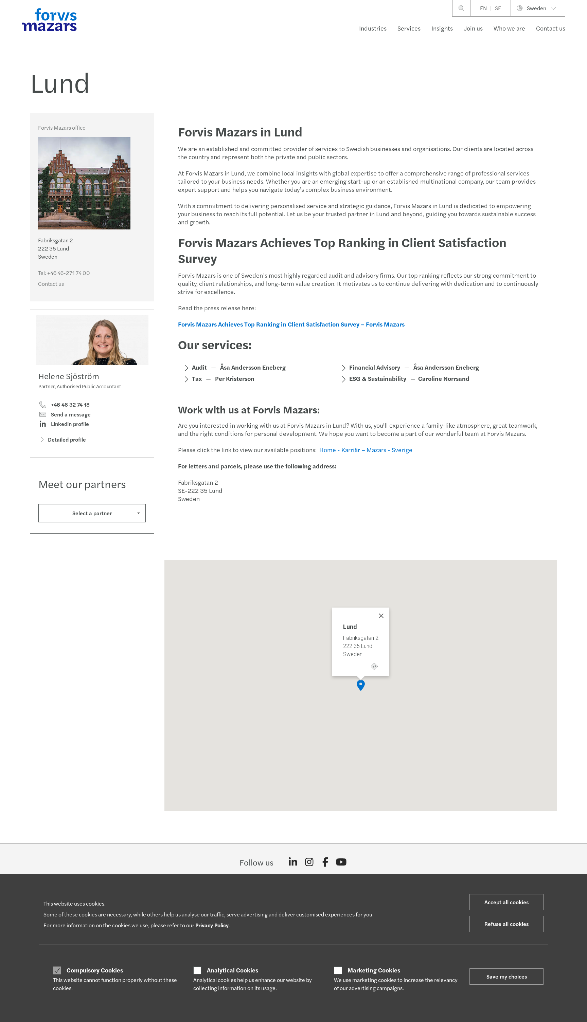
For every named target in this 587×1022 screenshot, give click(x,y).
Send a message (70, 414)
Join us (473, 28)
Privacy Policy (212, 925)
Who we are (509, 28)
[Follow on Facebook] (325, 862)
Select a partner (92, 513)
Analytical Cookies (232, 970)
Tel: (64, 273)
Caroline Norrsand (443, 378)
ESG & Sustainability (377, 378)
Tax (197, 378)
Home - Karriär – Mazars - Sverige (366, 449)
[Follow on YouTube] (342, 862)
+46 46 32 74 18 (70, 404)
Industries (373, 28)
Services (409, 28)
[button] (360, 685)
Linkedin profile (69, 424)
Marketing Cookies (374, 970)
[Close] (381, 616)
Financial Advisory (374, 367)
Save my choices (506, 976)
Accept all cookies (506, 902)
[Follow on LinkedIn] (293, 862)
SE (498, 8)
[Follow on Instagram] (309, 862)
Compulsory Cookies (95, 970)
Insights (442, 28)
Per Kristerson (234, 378)
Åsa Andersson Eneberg (253, 367)
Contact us (550, 28)
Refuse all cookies (506, 924)
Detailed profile (67, 439)
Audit (199, 367)
